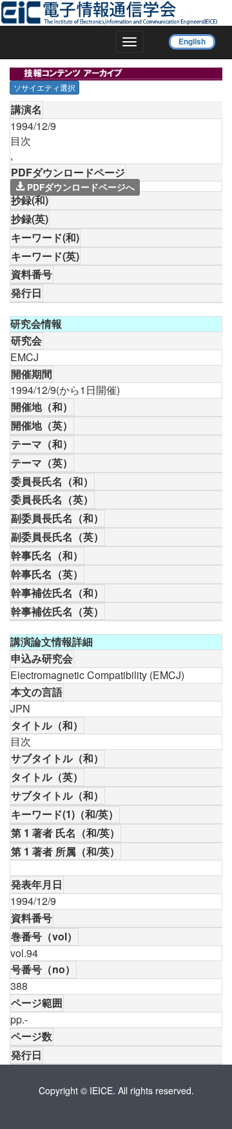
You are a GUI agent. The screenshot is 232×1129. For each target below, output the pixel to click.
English (192, 41)
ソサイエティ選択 (44, 87)
